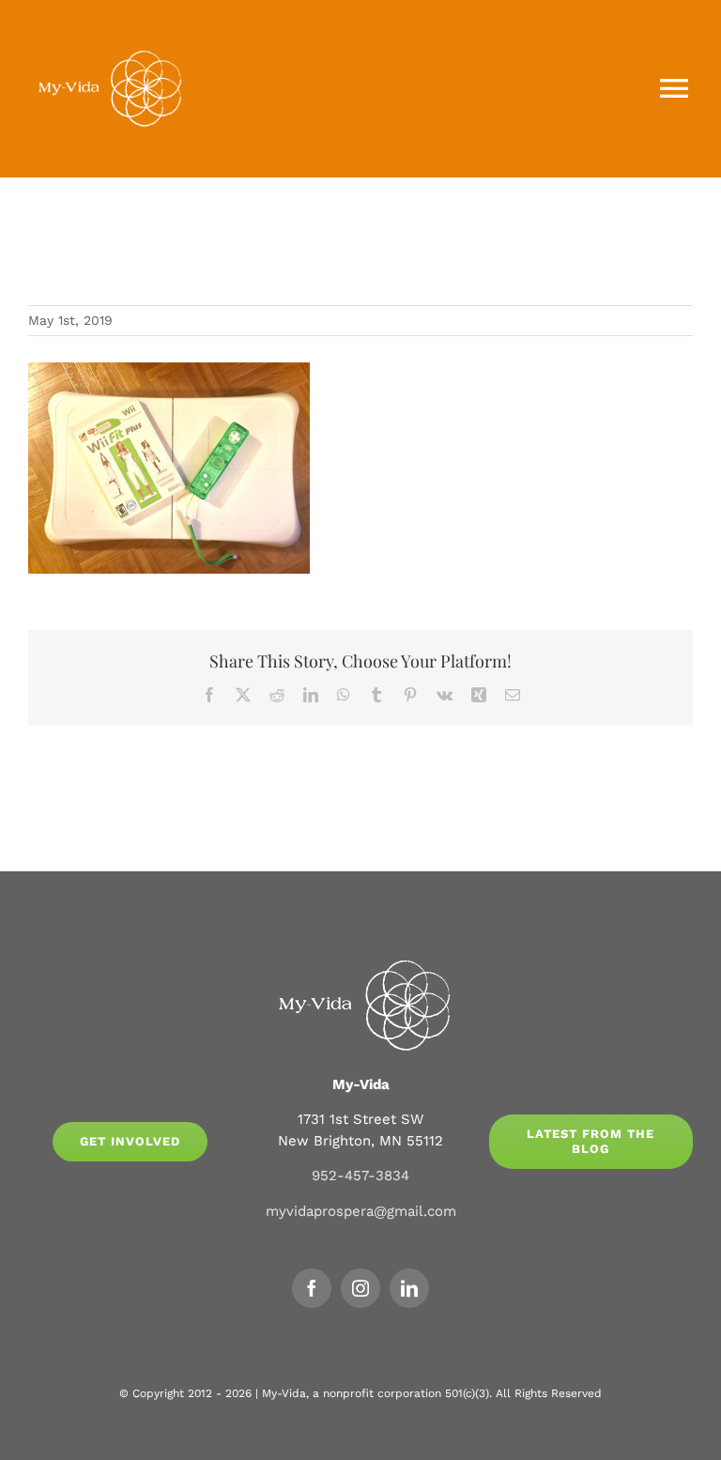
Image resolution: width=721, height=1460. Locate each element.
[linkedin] (409, 1288)
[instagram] (360, 1288)
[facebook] (311, 1288)
